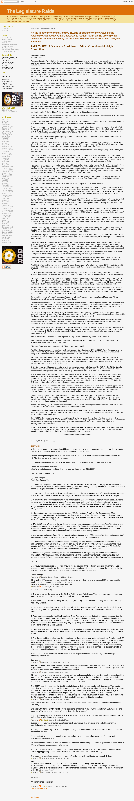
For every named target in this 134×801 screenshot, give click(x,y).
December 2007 (7, 151)
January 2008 (6, 153)
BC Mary (44, 786)
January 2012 (6, 234)
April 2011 (5, 218)
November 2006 (7, 129)
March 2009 (6, 176)
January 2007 (6, 133)
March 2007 (6, 136)
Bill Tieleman (6, 43)
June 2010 (5, 202)
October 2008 (6, 168)
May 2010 (5, 200)
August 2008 (6, 165)
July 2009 (5, 183)
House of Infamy (7, 39)
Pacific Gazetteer (7, 38)
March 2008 (6, 156)
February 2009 (7, 175)
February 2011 (7, 215)
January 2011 (6, 213)
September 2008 (7, 166)
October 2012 (6, 242)
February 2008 (7, 155)
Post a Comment (39, 788)
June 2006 (5, 121)
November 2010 (7, 210)
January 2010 (6, 193)
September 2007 (7, 146)
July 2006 (5, 123)
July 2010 (5, 203)
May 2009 (5, 180)
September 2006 (7, 126)
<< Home (35, 797)
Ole (42, 587)
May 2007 (5, 140)
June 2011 (5, 222)
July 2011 (5, 223)
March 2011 (6, 217)
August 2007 (6, 145)
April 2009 (5, 178)
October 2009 (6, 188)
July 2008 (5, 163)
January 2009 (6, 173)
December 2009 (7, 192)
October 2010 (6, 208)
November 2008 (7, 170)
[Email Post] (53, 441)
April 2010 (5, 198)
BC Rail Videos (7, 110)
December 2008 (7, 171)
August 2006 (6, 124)
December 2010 (7, 212)
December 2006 (7, 131)
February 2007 (7, 135)
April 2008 (5, 158)
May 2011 (5, 220)
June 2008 (5, 161)
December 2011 (7, 232)
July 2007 (5, 143)
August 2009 (6, 185)
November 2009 (7, 190)
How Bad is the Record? (10, 44)
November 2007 (7, 150)
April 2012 (5, 239)
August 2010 (6, 205)
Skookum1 (44, 720)
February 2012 (7, 235)
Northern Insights (7, 46)
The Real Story (7, 48)
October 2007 (6, 148)
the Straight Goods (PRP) (10, 49)
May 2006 (5, 119)
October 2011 (6, 229)
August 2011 (6, 225)
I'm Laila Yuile (6, 41)
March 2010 (6, 197)
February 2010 (7, 195)
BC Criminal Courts (8, 51)
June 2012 (5, 240)
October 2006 (6, 128)
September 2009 (7, 187)
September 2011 (7, 227)
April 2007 (5, 138)
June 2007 (5, 141)
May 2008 (5, 160)
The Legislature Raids (30, 11)
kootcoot (5, 30)
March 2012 (6, 237)
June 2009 (5, 182)
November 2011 (7, 230)
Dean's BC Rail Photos (9, 112)
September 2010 (7, 207)
